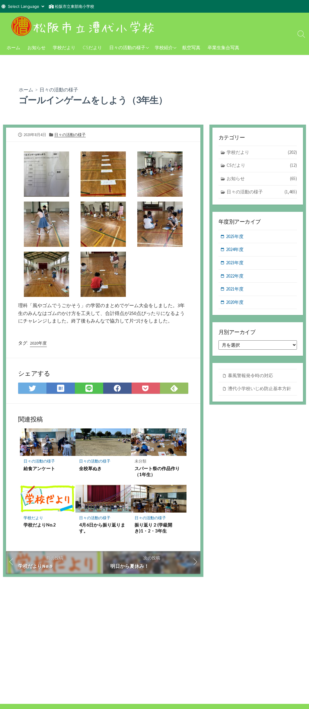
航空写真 (191, 47)
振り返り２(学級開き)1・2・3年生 (153, 527)
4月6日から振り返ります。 (102, 527)
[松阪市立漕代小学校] (84, 26)
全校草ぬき (90, 468)
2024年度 (235, 249)
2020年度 (38, 343)
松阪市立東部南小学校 (74, 6)
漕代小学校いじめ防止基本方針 (259, 388)
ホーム (13, 47)
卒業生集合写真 (223, 47)
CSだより (92, 47)
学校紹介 (164, 47)
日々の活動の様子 (127, 47)
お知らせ (36, 47)
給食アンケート (39, 468)
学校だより (64, 47)
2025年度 (235, 236)
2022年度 (235, 276)
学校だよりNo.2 (40, 524)
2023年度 (235, 262)
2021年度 (235, 289)
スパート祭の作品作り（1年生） (157, 471)
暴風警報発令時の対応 (250, 375)
